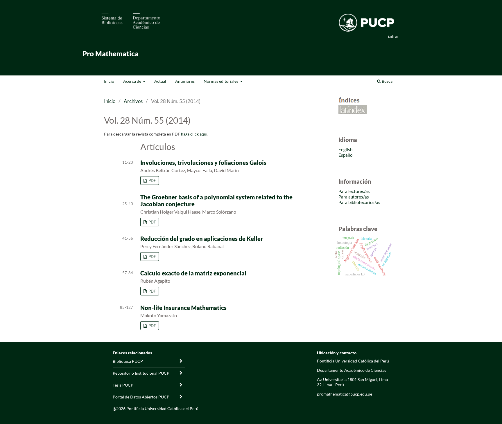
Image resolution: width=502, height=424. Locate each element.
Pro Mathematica (111, 53)
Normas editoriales (221, 81)
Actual (160, 81)
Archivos (133, 101)
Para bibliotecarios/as (359, 202)
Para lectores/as (354, 191)
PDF (152, 180)
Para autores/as (353, 196)
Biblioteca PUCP (128, 361)
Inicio (109, 81)
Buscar (387, 81)
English (345, 149)
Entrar (393, 36)
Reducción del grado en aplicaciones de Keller (201, 238)
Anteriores (185, 81)
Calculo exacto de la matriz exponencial (193, 273)
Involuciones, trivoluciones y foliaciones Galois (203, 162)
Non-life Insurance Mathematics (183, 307)
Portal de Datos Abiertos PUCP (141, 396)
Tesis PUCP (123, 384)
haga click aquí (194, 133)
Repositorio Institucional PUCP (141, 373)
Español (346, 155)
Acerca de (132, 81)
